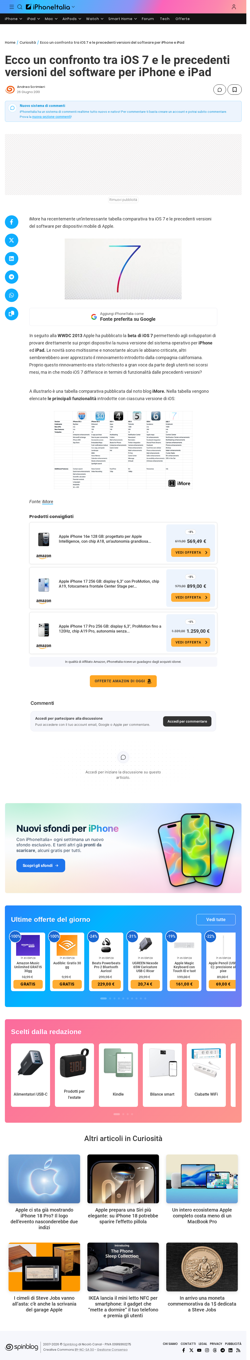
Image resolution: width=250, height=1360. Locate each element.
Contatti (188, 1344)
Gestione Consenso (112, 1350)
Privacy (216, 1344)
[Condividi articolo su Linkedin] (11, 258)
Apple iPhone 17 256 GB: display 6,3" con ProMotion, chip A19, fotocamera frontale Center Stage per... (109, 584)
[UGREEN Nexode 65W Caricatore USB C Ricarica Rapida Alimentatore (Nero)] (145, 945)
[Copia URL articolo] (11, 313)
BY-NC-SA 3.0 (84, 1350)
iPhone (11, 18)
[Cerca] (20, 7)
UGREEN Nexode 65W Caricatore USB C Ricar (145, 967)
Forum (148, 18)
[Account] (234, 7)
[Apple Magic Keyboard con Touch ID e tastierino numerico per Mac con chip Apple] (184, 945)
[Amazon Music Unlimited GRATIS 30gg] (28, 945)
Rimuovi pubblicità (123, 200)
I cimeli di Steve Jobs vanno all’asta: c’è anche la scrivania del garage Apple (44, 1304)
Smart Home (120, 18)
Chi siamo (170, 1344)
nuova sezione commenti (51, 117)
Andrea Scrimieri (31, 86)
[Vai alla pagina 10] (145, 998)
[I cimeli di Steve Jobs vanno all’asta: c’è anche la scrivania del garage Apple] (44, 1267)
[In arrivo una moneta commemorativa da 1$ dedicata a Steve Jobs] (202, 1267)
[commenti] (219, 89)
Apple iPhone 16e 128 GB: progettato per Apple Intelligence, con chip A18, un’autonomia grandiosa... (105, 539)
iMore (47, 501)
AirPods (69, 18)
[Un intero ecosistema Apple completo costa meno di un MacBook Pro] (202, 1178)
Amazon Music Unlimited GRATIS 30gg (28, 967)
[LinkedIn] (230, 1350)
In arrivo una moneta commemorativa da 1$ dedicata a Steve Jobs (202, 1304)
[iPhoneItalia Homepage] (48, 6)
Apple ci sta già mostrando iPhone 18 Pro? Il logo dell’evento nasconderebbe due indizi (44, 1218)
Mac (49, 18)
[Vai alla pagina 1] (103, 998)
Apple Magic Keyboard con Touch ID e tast (184, 967)
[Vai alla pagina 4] (119, 998)
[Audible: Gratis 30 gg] (67, 945)
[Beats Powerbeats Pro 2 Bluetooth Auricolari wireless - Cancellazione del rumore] (106, 945)
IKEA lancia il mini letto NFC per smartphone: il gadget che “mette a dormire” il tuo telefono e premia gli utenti (123, 1306)
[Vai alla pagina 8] (136, 998)
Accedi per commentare (187, 721)
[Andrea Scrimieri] (10, 89)
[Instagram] (207, 1350)
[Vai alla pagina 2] (110, 998)
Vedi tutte (216, 919)
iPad (31, 18)
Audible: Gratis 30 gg (67, 965)
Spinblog (70, 1344)
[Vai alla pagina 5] (123, 998)
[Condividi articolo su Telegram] (11, 277)
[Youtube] (199, 1350)
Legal (203, 1344)
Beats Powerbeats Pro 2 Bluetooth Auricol (106, 967)
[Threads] (215, 1350)
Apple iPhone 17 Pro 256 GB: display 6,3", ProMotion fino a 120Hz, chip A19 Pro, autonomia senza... (110, 628)
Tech (165, 18)
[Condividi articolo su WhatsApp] (11, 295)
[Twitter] (191, 1350)
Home (10, 42)
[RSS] (238, 1350)
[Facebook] (183, 1350)
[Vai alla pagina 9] (141, 998)
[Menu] (12, 7)
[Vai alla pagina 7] (132, 998)
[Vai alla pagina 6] (128, 998)
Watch (92, 18)
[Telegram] (222, 1350)
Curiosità (28, 42)
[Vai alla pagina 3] (114, 998)
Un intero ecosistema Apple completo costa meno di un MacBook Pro (202, 1216)
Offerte (183, 18)
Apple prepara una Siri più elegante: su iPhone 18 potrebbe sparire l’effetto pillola (123, 1216)
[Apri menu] (73, 6)
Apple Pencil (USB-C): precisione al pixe (223, 967)
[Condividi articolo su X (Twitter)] (11, 240)
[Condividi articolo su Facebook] (11, 222)
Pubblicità (233, 1344)
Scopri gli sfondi (37, 865)
